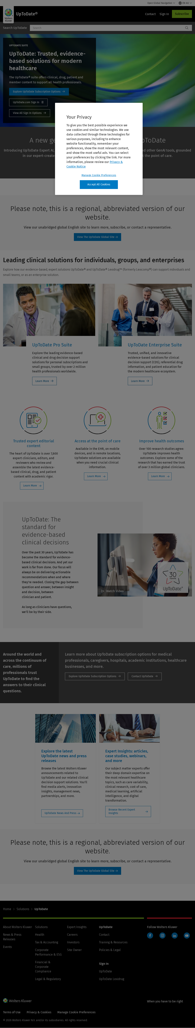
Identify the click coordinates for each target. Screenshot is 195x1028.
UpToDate (105, 971)
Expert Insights (76, 927)
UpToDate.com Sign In (28, 102)
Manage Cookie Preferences (99, 175)
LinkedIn (175, 935)
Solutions (23, 909)
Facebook (150, 935)
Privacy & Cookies (39, 1012)
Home (7, 909)
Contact (104, 934)
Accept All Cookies (98, 184)
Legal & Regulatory (48, 979)
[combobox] (107, 28)
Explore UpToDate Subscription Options (95, 676)
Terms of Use (12, 1012)
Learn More (42, 381)
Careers (72, 934)
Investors (73, 942)
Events (7, 947)
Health (39, 934)
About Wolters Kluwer (17, 927)
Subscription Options (39, 91)
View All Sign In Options (29, 113)
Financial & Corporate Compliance (43, 966)
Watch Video (115, 591)
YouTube (187, 935)
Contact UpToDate (144, 676)
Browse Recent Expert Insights (122, 811)
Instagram (162, 935)
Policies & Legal (110, 950)
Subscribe (182, 14)
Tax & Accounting (46, 942)
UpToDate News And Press (60, 813)
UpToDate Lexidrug (111, 979)
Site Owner (74, 950)
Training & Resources (113, 942)
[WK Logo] (17, 1000)
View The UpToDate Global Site (95, 237)
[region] (99, 149)
